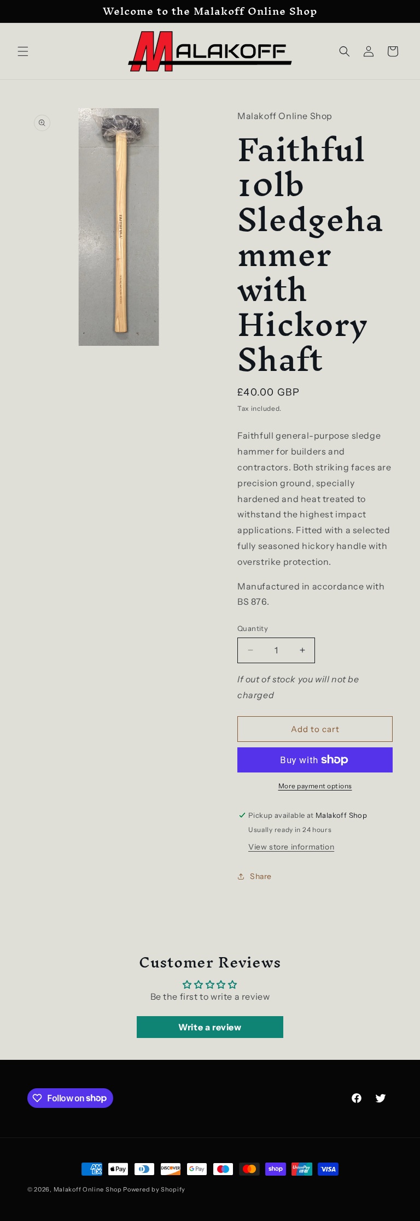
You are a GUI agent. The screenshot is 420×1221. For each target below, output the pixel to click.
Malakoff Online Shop (88, 1189)
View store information (291, 847)
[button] (23, 51)
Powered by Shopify (154, 1189)
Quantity (252, 628)
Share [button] (261, 876)
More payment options (315, 786)
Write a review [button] (209, 1027)
